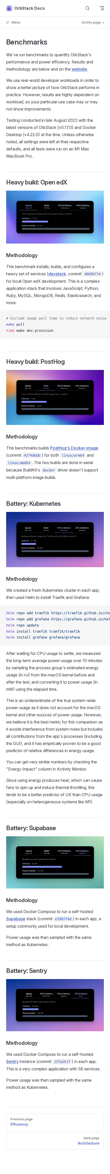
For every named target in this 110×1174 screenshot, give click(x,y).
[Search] (87, 8)
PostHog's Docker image (74, 448)
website (79, 69)
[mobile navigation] (102, 8)
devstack (57, 273)
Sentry (12, 1061)
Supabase (15, 918)
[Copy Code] (102, 318)
